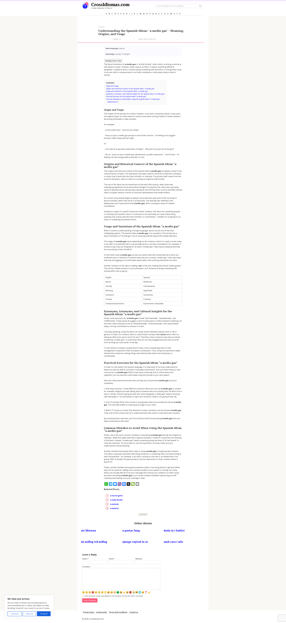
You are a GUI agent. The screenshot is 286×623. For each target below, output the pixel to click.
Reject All (29, 614)
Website (138, 559)
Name (85, 559)
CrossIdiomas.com (110, 4)
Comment (86, 566)
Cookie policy (101, 612)
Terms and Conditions (118, 612)
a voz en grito (116, 495)
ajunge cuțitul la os (135, 541)
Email (112, 559)
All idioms (101, 27)
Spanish (144, 514)
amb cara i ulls (173, 541)
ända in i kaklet (174, 530)
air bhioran (88, 530)
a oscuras (114, 504)
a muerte (114, 508)
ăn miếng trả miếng (94, 541)
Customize (15, 614)
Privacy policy (88, 612)
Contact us (133, 612)
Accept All (43, 614)
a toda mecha (116, 500)
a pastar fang (131, 530)
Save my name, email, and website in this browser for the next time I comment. (114, 596)
